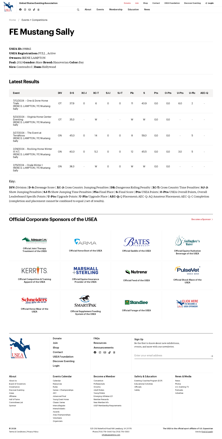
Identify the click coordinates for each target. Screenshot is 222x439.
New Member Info (101, 402)
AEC (54, 393)
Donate (127, 3)
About (12, 376)
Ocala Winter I (35, 165)
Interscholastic (59, 409)
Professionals (99, 384)
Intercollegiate (59, 406)
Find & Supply (207, 432)
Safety (137, 390)
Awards (56, 412)
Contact (156, 3)
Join (137, 3)
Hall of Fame (14, 399)
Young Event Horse (61, 399)
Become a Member (104, 376)
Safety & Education (145, 376)
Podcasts (179, 390)
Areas (11, 393)
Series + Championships (63, 390)
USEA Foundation (172, 3)
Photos (178, 384)
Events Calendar (62, 376)
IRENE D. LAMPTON (24, 106)
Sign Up (138, 339)
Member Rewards (101, 399)
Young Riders (99, 393)
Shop (145, 3)
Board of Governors (17, 384)
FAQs (97, 338)
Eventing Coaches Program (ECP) (148, 381)
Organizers (57, 421)
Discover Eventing (192, 3)
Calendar (57, 381)
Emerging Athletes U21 (103, 396)
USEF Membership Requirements (107, 406)
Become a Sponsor (201, 219)
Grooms (97, 387)
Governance (14, 387)
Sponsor (12, 406)
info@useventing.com (111, 435)
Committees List (16, 402)
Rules (55, 387)
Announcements (104, 348)
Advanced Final (59, 396)
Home (12, 20)
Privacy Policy (32, 432)
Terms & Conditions (17, 432)
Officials (137, 387)
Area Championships (61, 415)
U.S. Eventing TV (182, 387)
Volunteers (57, 418)
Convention (98, 381)
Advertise (179, 393)
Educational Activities (143, 384)
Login (211, 3)
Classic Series (59, 402)
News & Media (183, 376)
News (177, 381)
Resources (100, 343)
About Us (13, 381)
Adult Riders (99, 390)
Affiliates (12, 396)
